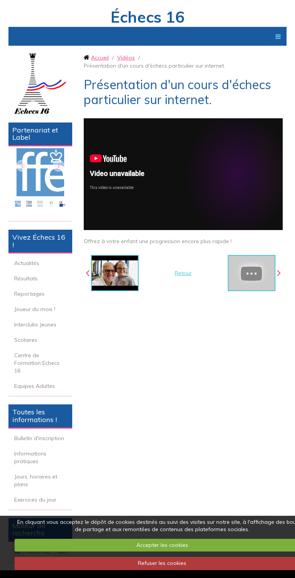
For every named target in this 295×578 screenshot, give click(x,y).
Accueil (100, 57)
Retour (183, 273)
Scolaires (25, 339)
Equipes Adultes (34, 386)
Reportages (29, 293)
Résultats (26, 278)
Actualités (26, 263)
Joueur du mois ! (34, 309)
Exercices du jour (35, 499)
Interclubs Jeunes (35, 324)
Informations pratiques (30, 457)
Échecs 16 (147, 16)
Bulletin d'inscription (39, 438)
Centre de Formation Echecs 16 (37, 363)
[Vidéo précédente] (112, 273)
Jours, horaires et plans (35, 480)
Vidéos (126, 57)
